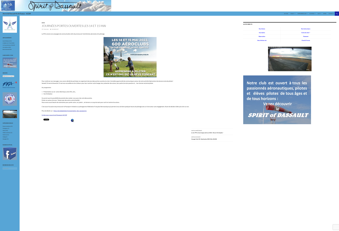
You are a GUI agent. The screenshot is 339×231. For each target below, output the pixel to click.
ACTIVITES (312, 13)
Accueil (286, 13)
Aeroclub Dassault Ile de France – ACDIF (17, 14)
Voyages (4, 139)
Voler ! (292, 13)
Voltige (4, 137)
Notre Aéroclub (302, 13)
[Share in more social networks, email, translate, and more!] (72, 120)
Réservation (262, 36)
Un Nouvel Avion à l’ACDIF (9, 45)
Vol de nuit (5, 134)
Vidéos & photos (6, 132)
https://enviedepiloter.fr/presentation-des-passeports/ (70, 111)
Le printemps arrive (7, 41)
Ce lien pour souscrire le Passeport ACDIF (54, 115)
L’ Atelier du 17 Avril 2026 (8, 43)
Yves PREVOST (55, 29)
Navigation (5, 128)
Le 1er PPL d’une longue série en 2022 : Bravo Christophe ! (207, 131)
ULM (319, 13)
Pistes (324, 13)
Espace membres (6, 126)
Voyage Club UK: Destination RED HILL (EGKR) (204, 138)
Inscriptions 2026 (7, 47)
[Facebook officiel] (10, 153)
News (43, 22)
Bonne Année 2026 (7, 49)
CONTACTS (331, 13)
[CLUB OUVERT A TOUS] (10, 63)
